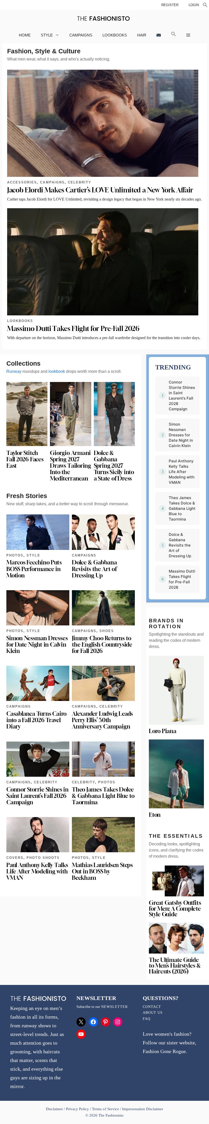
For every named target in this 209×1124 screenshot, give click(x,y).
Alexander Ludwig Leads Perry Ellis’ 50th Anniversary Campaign (102, 720)
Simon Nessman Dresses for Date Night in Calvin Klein (37, 644)
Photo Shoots (43, 858)
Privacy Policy (77, 1109)
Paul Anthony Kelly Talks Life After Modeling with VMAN (37, 871)
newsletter (114, 1007)
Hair (141, 35)
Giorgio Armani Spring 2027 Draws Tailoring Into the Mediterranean (70, 466)
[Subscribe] (158, 35)
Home (25, 35)
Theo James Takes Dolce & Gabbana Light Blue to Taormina (103, 796)
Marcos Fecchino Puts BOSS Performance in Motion (34, 568)
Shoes (106, 631)
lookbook (56, 371)
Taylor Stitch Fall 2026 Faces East (25, 459)
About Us (153, 1013)
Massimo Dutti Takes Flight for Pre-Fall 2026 (73, 328)
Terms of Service (105, 1109)
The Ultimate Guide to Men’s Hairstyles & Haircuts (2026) (175, 966)
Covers (14, 858)
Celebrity (79, 182)
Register (169, 5)
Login (194, 5)
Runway (13, 371)
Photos (14, 555)
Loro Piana (162, 731)
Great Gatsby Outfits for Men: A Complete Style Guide (175, 908)
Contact (152, 1007)
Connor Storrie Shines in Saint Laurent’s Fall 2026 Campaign (37, 796)
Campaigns (80, 35)
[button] (205, 5)
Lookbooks (114, 35)
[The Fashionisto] (103, 18)
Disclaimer (55, 1109)
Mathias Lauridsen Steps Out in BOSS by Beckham (102, 871)
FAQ (146, 1019)
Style (47, 35)
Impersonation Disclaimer (142, 1109)
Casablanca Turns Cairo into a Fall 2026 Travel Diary (36, 720)
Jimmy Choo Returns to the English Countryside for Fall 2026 (102, 644)
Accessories (22, 182)
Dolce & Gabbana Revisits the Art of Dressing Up (94, 568)
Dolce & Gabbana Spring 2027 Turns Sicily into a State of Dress (114, 466)
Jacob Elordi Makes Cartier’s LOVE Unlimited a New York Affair (100, 190)
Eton (155, 814)
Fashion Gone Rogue (164, 1051)
